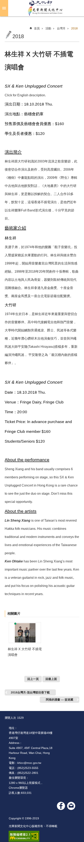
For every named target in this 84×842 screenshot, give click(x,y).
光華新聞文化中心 (45, 8)
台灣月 (61, 28)
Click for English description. (25, 95)
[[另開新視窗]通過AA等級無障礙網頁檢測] (24, 836)
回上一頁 (33, 679)
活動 (48, 28)
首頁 (37, 28)
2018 (74, 28)
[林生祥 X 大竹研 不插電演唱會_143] (71, 806)
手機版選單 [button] (4, 8)
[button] (25, 632)
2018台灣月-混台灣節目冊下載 (30, 692)
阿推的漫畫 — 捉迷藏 (59, 699)
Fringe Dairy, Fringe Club (42, 402)
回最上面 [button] (51, 679)
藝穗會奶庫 (33, 114)
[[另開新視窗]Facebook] (61, 806)
